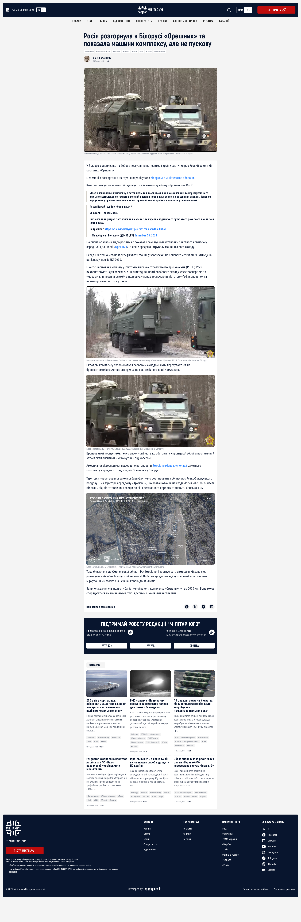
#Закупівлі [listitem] (227, 833)
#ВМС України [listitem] (229, 839)
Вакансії (224, 21)
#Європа (126, 51)
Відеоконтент (121, 21)
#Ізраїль (167, 793)
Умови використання (284, 889)
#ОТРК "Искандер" (152, 742)
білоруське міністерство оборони (172, 178)
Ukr (240, 9)
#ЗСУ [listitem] (225, 828)
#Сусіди (149, 51)
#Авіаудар (134, 793)
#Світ (141, 51)
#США (96, 742)
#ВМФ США (116, 738)
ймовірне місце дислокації (169, 465)
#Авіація (144, 793)
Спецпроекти (144, 21)
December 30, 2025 (145, 235)
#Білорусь (116, 51)
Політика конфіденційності (256, 889)
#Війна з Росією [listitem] (230, 854)
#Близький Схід (103, 738)
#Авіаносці (91, 738)
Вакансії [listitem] (187, 839)
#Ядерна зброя (159, 51)
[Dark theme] (43, 10)
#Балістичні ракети (103, 51)
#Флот (103, 742)
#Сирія (161, 797)
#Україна (134, 746)
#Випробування (93, 796)
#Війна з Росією (200, 793)
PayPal (150, 645)
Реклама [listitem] (187, 828)
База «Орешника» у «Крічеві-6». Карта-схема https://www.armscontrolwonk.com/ (125, 567)
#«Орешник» (89, 51)
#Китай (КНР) (203, 738)
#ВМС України (153, 738)
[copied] (130, 632)
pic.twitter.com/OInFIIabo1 (150, 229)
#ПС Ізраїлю (135, 797)
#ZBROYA (144, 734)
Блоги (103, 21)
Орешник (121, 247)
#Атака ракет (155, 734)
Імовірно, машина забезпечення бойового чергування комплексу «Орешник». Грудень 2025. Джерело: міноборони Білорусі (147, 360)
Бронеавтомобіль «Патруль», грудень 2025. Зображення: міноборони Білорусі (125, 449)
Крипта (194, 645)
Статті (91, 21)
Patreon (107, 645)
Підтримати (273, 9)
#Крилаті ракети (137, 742)
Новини (76, 21)
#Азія (177, 738)
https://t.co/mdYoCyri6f (119, 229)
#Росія (134, 51)
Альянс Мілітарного (185, 21)
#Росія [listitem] (225, 865)
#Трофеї (104, 800)
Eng (248, 9)
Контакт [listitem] (187, 833)
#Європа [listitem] (226, 860)
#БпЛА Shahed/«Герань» (183, 793)
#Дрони (187, 797)
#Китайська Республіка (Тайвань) (187, 742)
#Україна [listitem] (226, 844)
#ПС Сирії (145, 797)
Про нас (162, 21)
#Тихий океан (179, 746)
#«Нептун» (134, 734)
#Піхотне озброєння (108, 796)
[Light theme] (39, 10)
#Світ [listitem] (225, 849)
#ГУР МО (178, 797)
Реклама (208, 21)
